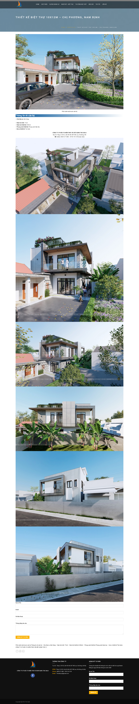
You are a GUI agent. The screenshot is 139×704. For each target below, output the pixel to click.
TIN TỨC (98, 4)
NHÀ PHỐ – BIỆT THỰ (67, 4)
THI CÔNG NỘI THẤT (81, 4)
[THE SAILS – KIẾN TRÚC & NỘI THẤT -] (25, 4)
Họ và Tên (18, 603)
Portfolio (71, 27)
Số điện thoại (19, 616)
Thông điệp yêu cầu (21, 623)
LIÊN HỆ (104, 4)
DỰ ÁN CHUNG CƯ (54, 4)
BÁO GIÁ (91, 4)
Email (17, 609)
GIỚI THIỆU (44, 4)
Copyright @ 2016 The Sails (23, 702)
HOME (37, 4)
